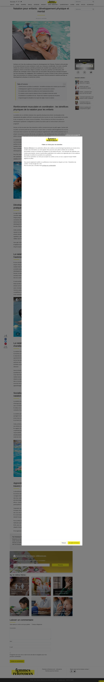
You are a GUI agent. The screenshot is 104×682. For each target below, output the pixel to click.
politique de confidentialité (49, 165)
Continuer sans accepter (72, 135)
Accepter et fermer (74, 542)
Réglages (64, 542)
